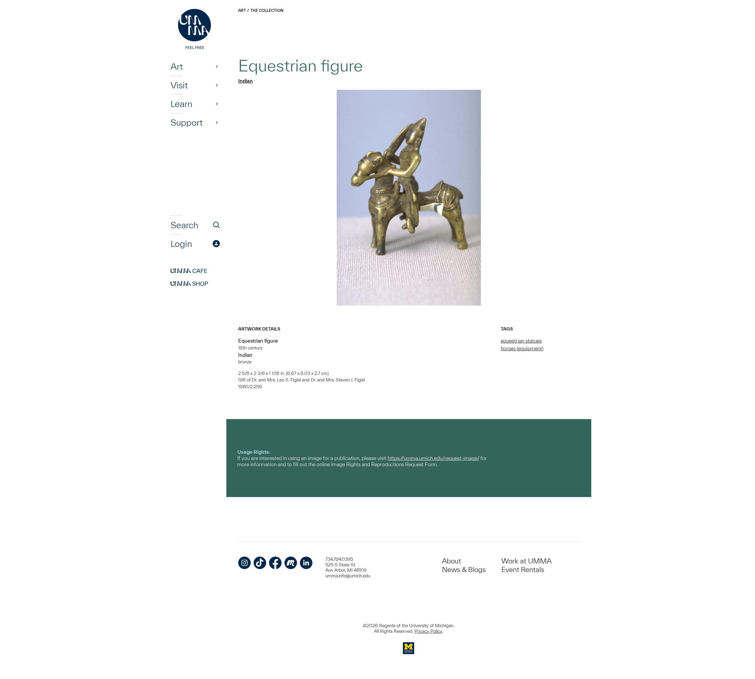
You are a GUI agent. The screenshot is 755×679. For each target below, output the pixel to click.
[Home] (195, 29)
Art (177, 66)
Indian (245, 81)
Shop (189, 283)
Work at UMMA (526, 561)
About (451, 561)
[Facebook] (275, 563)
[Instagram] (244, 563)
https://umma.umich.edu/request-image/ (433, 458)
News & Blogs (464, 569)
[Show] (217, 66)
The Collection (266, 10)
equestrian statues (521, 341)
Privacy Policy (428, 631)
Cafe (189, 271)
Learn (181, 104)
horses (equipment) (522, 348)
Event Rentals (522, 569)
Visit (179, 85)
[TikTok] (260, 563)
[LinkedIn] (306, 563)
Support (187, 122)
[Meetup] (290, 563)
